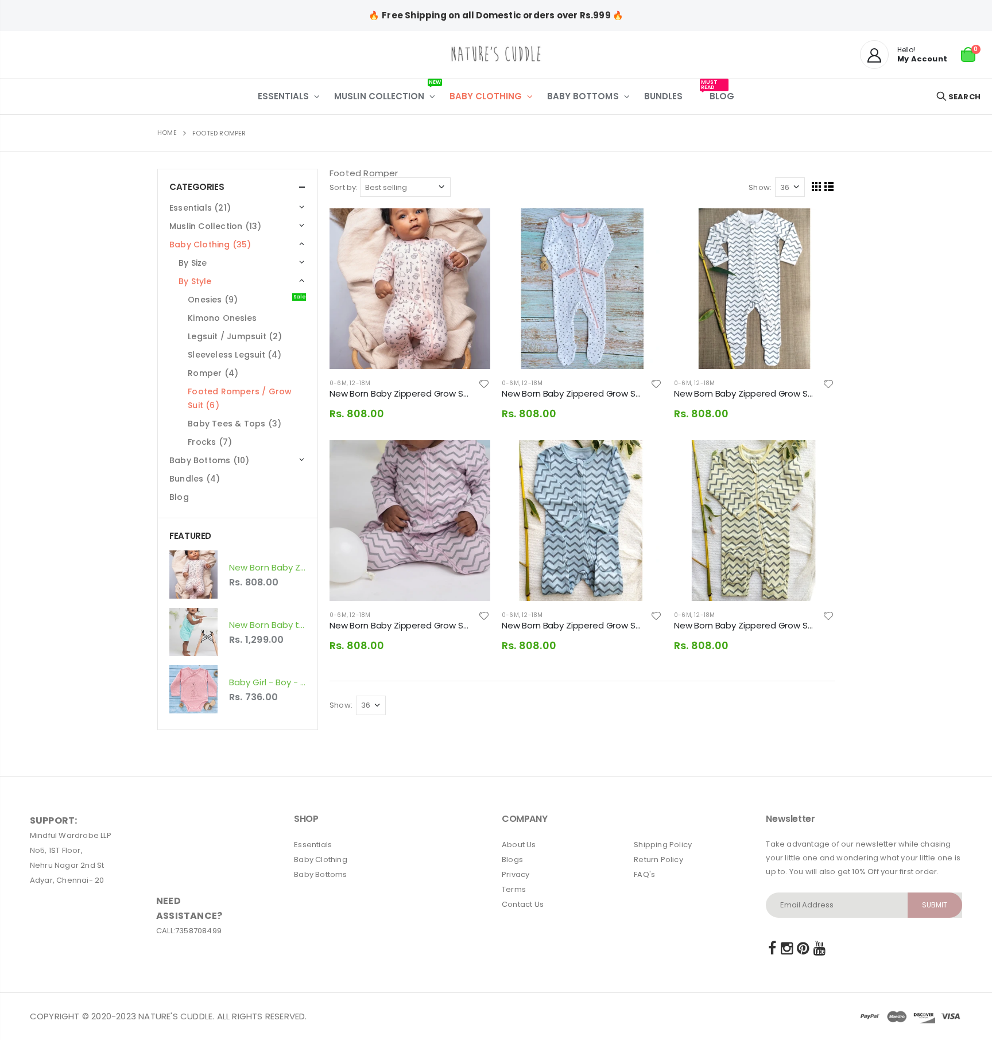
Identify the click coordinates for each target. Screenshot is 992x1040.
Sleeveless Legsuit (234, 354)
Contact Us (523, 904)
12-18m (360, 383)
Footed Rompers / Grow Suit (240, 398)
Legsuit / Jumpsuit (235, 336)
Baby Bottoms (320, 874)
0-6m (338, 383)
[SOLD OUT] (471, 459)
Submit (934, 905)
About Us (519, 844)
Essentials (313, 844)
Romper (213, 373)
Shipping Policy (663, 844)
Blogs (512, 859)
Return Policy (658, 859)
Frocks (210, 442)
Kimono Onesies (222, 318)
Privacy (515, 874)
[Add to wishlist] (484, 383)
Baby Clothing (320, 859)
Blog (179, 497)
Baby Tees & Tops (234, 423)
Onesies (247, 299)
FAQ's (644, 874)
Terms (514, 889)
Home (167, 132)
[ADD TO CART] (471, 227)
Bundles (194, 478)
